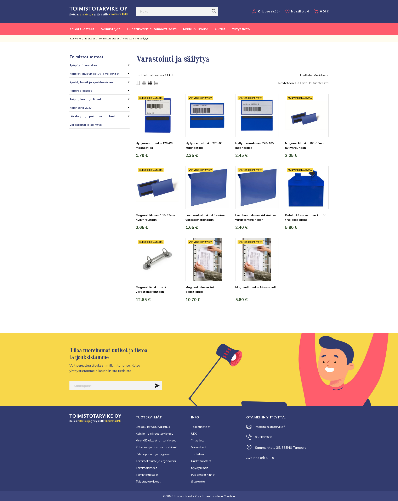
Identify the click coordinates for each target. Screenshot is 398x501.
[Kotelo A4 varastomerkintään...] (322, 181)
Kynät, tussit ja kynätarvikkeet (92, 82)
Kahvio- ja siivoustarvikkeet (154, 433)
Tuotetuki (197, 454)
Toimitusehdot (200, 427)
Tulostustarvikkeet (148, 481)
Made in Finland (195, 29)
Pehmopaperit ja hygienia (153, 454)
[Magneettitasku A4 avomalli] (272, 253)
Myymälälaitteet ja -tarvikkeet (156, 440)
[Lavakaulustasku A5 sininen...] (223, 181)
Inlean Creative (225, 496)
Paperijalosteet (80, 91)
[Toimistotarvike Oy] (98, 11)
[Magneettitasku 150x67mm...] (173, 181)
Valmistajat (110, 29)
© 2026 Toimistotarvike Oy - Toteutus (189, 496)
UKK (194, 433)
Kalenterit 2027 (80, 108)
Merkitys (319, 75)
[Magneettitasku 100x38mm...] (322, 109)
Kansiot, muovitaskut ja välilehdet (94, 74)
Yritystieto (241, 29)
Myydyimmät (199, 468)
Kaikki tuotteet (82, 29)
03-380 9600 (263, 437)
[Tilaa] (157, 385)
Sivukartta (198, 481)
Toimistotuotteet (86, 56)
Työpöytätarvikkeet (84, 65)
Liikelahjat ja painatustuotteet (92, 116)
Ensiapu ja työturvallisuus (153, 427)
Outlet (220, 29)
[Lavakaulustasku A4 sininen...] (272, 181)
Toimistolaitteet (146, 468)
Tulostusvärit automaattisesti (151, 29)
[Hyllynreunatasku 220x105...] (272, 109)
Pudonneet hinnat (203, 475)
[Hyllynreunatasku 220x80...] (223, 109)
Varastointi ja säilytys (85, 125)
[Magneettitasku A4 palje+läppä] (223, 253)
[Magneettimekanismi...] (173, 253)
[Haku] (214, 11)
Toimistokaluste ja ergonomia (156, 461)
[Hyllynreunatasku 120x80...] (173, 109)
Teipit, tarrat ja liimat (85, 99)
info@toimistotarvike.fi (270, 426)
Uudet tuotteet (201, 461)
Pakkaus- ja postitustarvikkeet (156, 447)
